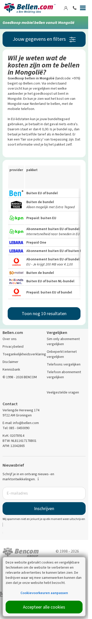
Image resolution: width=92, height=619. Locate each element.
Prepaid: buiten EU (41, 218)
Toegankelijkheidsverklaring (24, 354)
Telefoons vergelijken (63, 364)
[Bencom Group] (21, 552)
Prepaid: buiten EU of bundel (49, 292)
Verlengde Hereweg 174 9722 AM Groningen (21, 413)
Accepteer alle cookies (44, 607)
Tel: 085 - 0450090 (16, 428)
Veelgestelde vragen (63, 392)
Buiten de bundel (40, 202)
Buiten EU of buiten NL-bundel (50, 281)
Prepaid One (36, 242)
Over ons (10, 338)
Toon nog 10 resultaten (44, 314)
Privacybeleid (13, 346)
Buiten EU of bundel (42, 193)
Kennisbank (11, 369)
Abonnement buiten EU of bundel (52, 229)
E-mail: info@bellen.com (21, 422)
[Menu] (82, 9)
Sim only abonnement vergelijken (63, 341)
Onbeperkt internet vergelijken (62, 354)
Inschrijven (44, 508)
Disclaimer (10, 361)
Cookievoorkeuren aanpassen (44, 592)
